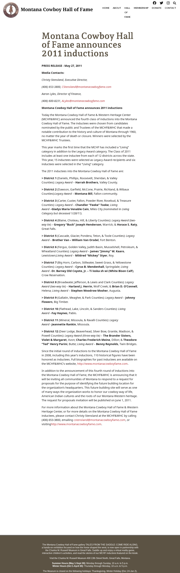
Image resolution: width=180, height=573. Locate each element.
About (117, 7)
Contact (170, 7)
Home (105, 7)
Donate (156, 7)
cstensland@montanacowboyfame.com (99, 420)
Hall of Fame (127, 12)
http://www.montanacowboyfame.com (102, 364)
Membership (141, 7)
